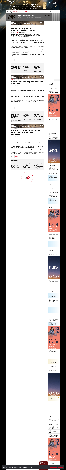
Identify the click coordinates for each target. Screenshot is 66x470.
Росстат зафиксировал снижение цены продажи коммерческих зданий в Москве (53, 250)
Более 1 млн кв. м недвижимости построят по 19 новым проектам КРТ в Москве (54, 436)
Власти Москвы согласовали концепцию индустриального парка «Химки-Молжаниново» (53, 234)
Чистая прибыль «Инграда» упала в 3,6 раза (53, 92)
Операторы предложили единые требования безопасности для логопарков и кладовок (53, 352)
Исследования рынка (52, 86)
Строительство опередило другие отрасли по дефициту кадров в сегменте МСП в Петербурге (53, 254)
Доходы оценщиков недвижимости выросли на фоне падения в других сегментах (53, 207)
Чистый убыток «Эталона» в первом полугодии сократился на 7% (53, 129)
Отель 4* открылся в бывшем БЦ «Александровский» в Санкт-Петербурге (53, 371)
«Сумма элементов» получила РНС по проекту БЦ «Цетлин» (53, 165)
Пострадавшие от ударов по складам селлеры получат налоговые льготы (54, 424)
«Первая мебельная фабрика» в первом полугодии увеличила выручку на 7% (53, 291)
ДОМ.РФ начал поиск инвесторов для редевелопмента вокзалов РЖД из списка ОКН (53, 464)
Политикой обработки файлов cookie (28, 467)
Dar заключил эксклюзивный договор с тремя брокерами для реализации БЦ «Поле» (54, 192)
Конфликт (50, 199)
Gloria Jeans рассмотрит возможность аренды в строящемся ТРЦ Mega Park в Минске (53, 320)
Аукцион (50, 136)
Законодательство (51, 237)
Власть (50, 167)
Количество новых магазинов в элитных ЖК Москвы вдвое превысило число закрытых (53, 84)
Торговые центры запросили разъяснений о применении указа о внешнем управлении (53, 169)
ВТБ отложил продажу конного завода (26, 115)
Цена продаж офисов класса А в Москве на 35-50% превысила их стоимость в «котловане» (53, 178)
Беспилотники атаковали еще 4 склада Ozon (53, 432)
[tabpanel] (54, 275)
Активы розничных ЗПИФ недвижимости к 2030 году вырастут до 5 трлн (52, 244)
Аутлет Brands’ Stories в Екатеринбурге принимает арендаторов (14, 165)
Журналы (37, 11)
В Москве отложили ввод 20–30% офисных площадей (53, 428)
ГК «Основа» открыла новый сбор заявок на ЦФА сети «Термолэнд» (53, 305)
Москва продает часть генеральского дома (38, 115)
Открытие (12, 128)
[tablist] (54, 80)
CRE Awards (20, 11)
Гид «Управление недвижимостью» (44, 11)
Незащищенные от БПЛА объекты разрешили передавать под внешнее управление (54, 399)
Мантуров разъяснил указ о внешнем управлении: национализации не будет (52, 362)
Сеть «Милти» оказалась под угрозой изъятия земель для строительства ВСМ (52, 201)
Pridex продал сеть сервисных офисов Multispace (53, 411)
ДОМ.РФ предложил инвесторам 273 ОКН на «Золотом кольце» (54, 420)
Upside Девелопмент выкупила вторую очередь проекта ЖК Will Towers (53, 120)
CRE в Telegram (51, 245)
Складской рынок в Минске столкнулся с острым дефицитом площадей (53, 357)
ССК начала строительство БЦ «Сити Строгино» (54, 173)
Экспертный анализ (51, 426)
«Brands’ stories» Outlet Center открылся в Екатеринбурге (26, 165)
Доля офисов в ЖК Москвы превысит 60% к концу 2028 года (54, 188)
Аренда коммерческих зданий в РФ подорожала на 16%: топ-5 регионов (53, 184)
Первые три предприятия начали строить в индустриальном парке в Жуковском (53, 301)
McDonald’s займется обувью (26, 67)
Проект (50, 163)
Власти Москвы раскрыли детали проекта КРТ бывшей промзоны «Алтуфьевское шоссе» (53, 282)
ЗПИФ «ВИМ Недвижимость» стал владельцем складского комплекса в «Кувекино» (53, 366)
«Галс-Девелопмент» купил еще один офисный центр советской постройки (53, 310)
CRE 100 (24, 11)
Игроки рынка (51, 91)
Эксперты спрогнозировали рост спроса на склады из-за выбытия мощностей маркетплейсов (53, 296)
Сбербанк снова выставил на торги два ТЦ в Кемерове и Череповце (53, 138)
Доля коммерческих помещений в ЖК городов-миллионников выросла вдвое (53, 88)
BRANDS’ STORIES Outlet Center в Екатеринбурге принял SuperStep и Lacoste (38, 165)
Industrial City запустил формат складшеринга (53, 196)
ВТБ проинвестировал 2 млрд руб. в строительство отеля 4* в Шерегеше (53, 134)
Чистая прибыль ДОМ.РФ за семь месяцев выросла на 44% (53, 324)
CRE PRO (29, 11)
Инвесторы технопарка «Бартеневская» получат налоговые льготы (53, 125)
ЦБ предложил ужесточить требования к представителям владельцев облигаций (53, 239)
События (50, 369)
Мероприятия (33, 11)
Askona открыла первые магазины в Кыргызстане (53, 403)
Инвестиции (50, 176)
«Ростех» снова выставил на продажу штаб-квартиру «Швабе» (54, 315)
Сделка (50, 118)
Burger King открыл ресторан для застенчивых (37, 67)
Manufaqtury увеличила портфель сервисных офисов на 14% (53, 286)
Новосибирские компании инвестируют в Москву (15, 116)
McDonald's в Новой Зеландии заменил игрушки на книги (16, 67)
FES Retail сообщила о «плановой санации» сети (53, 407)
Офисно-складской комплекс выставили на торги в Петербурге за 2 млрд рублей (53, 416)
